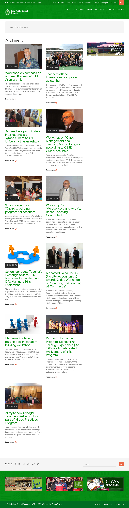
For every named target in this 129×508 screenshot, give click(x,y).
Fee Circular (71, 2)
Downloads (107, 504)
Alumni (114, 2)
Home (11, 27)
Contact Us (119, 504)
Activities (80, 9)
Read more (9, 99)
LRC (96, 9)
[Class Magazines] (105, 485)
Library (102, 9)
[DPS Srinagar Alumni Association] (64, 485)
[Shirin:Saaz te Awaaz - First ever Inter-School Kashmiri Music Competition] (23, 485)
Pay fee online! (85, 2)
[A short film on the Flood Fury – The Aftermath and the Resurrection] (105, 48)
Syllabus (112, 9)
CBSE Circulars (58, 2)
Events (90, 9)
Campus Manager (101, 2)
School (69, 9)
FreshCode (57, 504)
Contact (120, 9)
